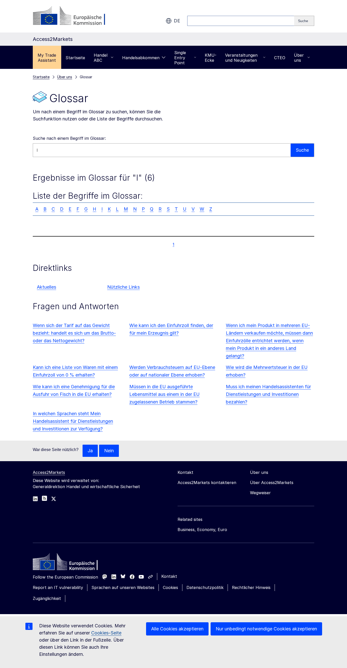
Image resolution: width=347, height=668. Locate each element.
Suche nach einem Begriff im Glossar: (69, 138)
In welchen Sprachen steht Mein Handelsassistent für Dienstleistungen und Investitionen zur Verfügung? (73, 421)
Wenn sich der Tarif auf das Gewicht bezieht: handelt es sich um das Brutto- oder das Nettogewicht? (74, 333)
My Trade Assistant (47, 58)
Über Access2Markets (271, 482)
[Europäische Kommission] (74, 16)
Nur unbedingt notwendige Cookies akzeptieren (266, 628)
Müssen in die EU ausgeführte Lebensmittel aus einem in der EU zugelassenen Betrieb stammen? (164, 394)
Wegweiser (260, 492)
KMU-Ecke (210, 58)
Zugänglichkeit (47, 598)
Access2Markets (49, 472)
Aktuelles (46, 287)
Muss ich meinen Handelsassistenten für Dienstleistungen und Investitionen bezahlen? (268, 394)
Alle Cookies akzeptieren (177, 628)
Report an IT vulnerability (58, 587)
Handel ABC (100, 58)
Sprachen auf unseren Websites (122, 587)
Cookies (170, 587)
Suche (302, 150)
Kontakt (169, 576)
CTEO (279, 57)
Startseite (75, 57)
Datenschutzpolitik (205, 587)
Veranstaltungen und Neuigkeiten (241, 58)
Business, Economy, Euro (202, 529)
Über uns (299, 58)
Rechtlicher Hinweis (251, 587)
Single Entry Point (180, 57)
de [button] (177, 20)
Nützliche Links (123, 287)
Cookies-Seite (106, 632)
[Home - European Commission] (69, 563)
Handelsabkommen (141, 57)
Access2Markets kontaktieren (207, 482)
